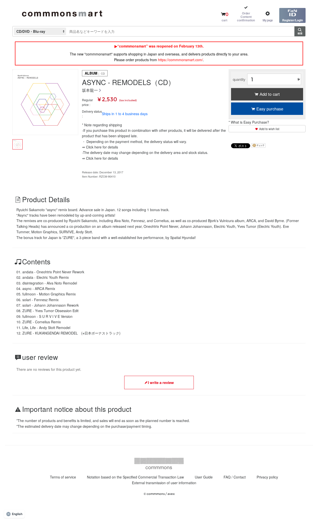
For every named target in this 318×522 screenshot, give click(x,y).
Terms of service (63, 477)
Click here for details (102, 146)
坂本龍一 (90, 90)
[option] (45, 102)
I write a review (161, 382)
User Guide (204, 477)
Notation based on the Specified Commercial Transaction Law (135, 477)
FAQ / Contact (235, 477)
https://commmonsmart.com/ (180, 59)
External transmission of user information (164, 482)
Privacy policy (267, 477)
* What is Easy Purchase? (249, 122)
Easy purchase (269, 109)
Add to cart (270, 94)
